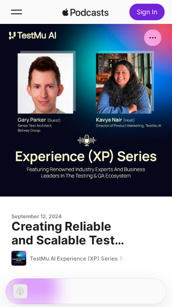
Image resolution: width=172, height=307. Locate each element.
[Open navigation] (16, 12)
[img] (86, 12)
